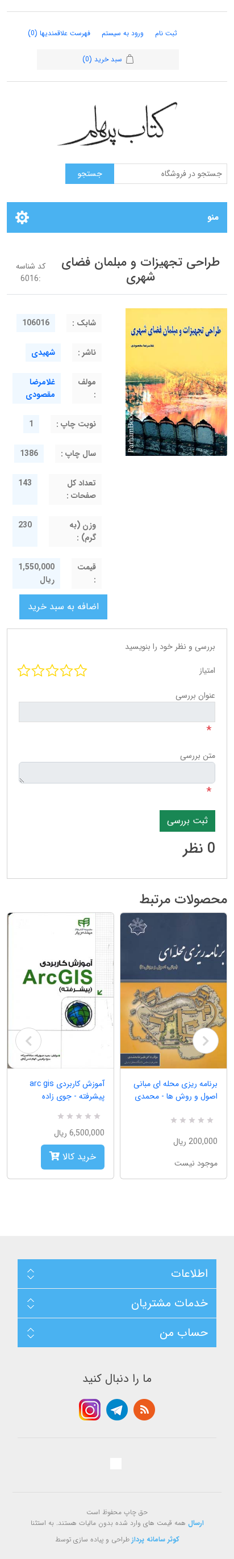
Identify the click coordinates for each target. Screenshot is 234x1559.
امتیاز (207, 670)
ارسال (196, 1523)
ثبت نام (166, 33)
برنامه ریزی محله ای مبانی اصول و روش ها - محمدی (175, 1090)
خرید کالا (78, 1157)
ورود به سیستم (123, 33)
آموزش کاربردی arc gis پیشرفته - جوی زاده (67, 1090)
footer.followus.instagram (90, 1409)
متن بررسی (197, 755)
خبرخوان (144, 1409)
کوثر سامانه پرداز (155, 1539)
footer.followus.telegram (117, 1409)
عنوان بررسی (195, 695)
